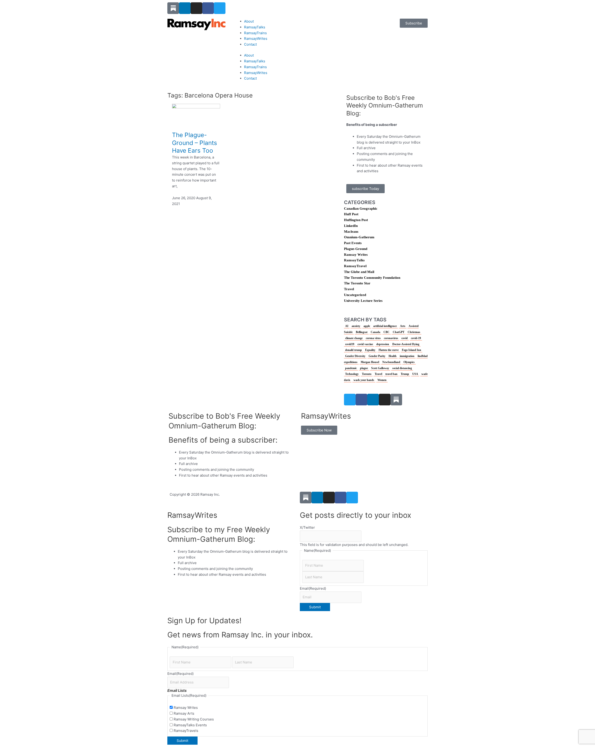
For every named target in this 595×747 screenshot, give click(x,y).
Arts (402, 326)
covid (404, 338)
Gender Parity (377, 356)
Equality (370, 350)
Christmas (414, 332)
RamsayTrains (255, 33)
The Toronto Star (357, 283)
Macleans (351, 231)
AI (346, 326)
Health (393, 356)
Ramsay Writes (356, 254)
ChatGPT (398, 332)
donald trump (353, 350)
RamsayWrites (255, 38)
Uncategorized (355, 295)
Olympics (409, 362)
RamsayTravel (355, 266)
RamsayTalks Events (190, 725)
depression (382, 344)
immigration (407, 356)
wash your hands (364, 380)
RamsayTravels (186, 730)
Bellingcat (361, 332)
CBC (386, 332)
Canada (375, 332)
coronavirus (391, 338)
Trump (405, 374)
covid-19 (416, 338)
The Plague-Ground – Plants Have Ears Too (194, 142)
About (249, 21)
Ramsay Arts (184, 713)
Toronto (366, 374)
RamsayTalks (254, 27)
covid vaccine (365, 344)
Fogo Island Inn (411, 350)
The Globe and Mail (359, 272)
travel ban (391, 374)
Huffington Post (356, 220)
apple (367, 326)
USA (415, 374)
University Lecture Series (363, 301)
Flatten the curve (389, 350)
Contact (250, 44)
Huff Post (351, 214)
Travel (349, 289)
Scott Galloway (380, 368)
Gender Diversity (355, 356)
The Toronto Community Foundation (372, 277)
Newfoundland (391, 362)
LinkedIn (351, 226)
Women (382, 380)
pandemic (351, 368)
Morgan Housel (370, 362)
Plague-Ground (355, 249)
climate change (354, 338)
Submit (315, 607)
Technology (352, 374)
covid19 (349, 344)
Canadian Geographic (360, 208)
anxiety (356, 326)
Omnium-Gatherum (359, 237)
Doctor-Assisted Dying (405, 344)
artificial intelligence (385, 326)
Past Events (353, 243)
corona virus (373, 338)
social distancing (402, 368)
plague (364, 368)
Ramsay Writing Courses (194, 719)
